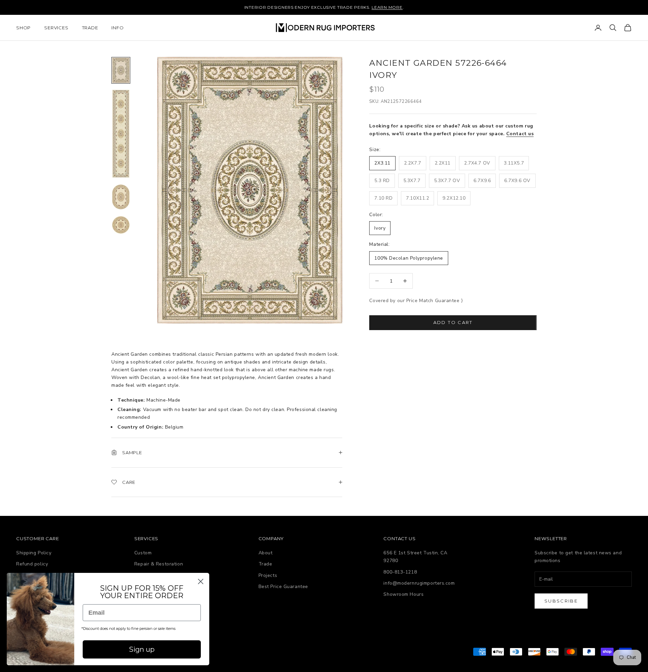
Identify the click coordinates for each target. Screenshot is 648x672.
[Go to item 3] (120, 197)
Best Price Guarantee (283, 586)
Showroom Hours (403, 594)
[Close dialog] (201, 581)
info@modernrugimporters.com (419, 583)
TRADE (90, 27)
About (266, 553)
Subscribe (561, 601)
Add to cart (453, 322)
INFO (117, 27)
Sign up (142, 649)
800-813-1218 (400, 572)
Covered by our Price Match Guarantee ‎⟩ (416, 300)
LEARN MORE (387, 7)
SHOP (23, 27)
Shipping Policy (33, 553)
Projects (268, 575)
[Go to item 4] (120, 224)
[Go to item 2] (120, 133)
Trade (265, 564)
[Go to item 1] (120, 70)
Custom (143, 553)
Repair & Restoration (158, 564)
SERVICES (56, 27)
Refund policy (32, 564)
